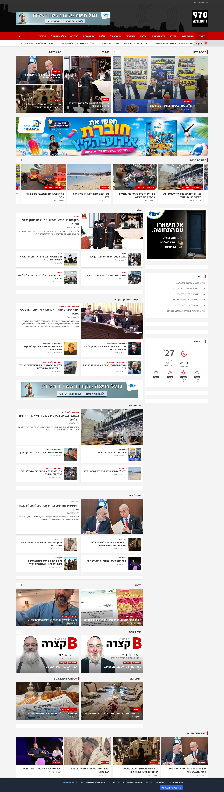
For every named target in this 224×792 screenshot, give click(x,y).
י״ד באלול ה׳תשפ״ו (55, 80)
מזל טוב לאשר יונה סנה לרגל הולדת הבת (188, 299)
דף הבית (202, 36)
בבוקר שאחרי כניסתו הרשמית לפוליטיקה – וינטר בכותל (41, 544)
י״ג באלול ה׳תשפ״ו (199, 109)
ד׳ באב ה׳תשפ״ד (135, 670)
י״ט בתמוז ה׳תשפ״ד (70, 670)
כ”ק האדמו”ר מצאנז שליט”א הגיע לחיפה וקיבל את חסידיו (89, 104)
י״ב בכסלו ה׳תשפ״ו (120, 353)
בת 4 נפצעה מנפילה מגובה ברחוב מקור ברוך (173, 105)
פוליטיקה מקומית (158, 36)
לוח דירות (74, 36)
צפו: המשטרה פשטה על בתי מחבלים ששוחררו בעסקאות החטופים (43, 105)
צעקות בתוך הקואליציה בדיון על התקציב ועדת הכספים (42, 348)
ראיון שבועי (63, 663)
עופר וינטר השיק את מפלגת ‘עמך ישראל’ (107, 560)
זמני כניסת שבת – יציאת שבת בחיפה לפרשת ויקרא (113, 713)
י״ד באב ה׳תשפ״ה (56, 371)
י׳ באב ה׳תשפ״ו (121, 278)
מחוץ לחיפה (130, 36)
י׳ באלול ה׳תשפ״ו (103, 109)
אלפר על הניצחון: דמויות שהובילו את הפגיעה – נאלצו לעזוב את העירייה (40, 366)
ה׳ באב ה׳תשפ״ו (136, 623)
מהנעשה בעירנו (187, 36)
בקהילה (173, 36)
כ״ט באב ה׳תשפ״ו (73, 317)
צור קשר (42, 36)
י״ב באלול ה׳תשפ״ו (103, 200)
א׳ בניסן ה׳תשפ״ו (135, 716)
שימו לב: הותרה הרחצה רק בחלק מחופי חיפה (105, 471)
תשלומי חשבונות (59, 36)
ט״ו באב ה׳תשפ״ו (56, 263)
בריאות (74, 616)
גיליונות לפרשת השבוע (69, 709)
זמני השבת (137, 709)
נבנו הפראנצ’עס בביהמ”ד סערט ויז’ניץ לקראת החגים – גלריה (136, 195)
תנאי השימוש (79, 782)
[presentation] (114, 52)
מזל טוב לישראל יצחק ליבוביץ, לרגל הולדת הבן (186, 310)
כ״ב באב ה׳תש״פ (71, 716)
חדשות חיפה (201, 101)
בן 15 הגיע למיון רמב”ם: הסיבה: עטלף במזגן (116, 620)
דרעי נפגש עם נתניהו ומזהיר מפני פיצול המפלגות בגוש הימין (42, 76)
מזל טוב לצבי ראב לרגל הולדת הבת (190, 282)
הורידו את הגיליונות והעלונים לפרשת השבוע (52, 713)
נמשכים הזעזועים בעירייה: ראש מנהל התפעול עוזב (105, 366)
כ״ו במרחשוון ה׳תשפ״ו (69, 623)
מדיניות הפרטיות (67, 782)
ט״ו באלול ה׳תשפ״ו (148, 200)
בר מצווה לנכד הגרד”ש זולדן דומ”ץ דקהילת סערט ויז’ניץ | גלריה (41, 258)
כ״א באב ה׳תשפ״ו (121, 260)
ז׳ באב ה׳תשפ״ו (57, 281)
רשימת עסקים (88, 36)
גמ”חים (102, 36)
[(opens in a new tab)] (47, 701)
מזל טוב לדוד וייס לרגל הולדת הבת (191, 294)
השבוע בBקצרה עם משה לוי (125, 666)
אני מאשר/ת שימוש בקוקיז (171, 788)
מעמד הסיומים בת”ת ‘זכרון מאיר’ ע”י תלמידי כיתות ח (40, 277)
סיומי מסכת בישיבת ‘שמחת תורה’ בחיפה (107, 275)
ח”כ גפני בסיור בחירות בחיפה (186, 193)
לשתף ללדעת (190, 101)
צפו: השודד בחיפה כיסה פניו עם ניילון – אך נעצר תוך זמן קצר (90, 195)
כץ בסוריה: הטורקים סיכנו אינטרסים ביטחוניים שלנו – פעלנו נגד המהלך (44, 562)
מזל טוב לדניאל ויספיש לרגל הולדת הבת (189, 288)
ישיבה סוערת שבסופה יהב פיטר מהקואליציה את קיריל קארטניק (105, 348)
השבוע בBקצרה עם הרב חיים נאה (58, 666)
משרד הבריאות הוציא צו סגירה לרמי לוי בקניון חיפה (48, 620)
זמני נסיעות (116, 36)
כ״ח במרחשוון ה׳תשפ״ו (54, 353)
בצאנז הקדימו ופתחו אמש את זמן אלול (108, 256)
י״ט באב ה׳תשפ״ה (120, 371)
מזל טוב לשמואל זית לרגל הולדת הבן (190, 305)
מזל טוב (143, 36)
